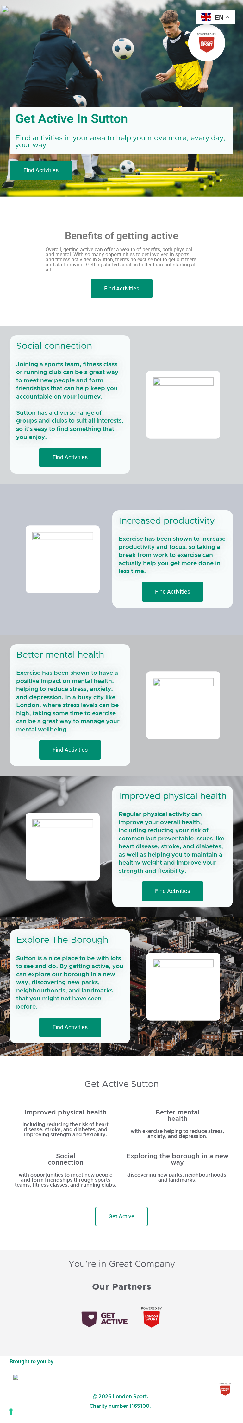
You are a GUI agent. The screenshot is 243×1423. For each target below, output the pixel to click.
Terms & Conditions (120, 1372)
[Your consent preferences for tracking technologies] (11, 1412)
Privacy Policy (120, 1386)
